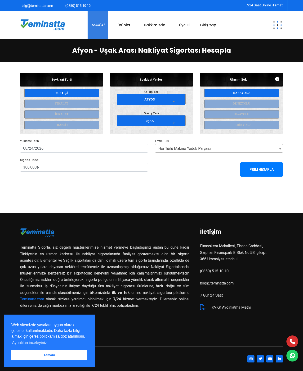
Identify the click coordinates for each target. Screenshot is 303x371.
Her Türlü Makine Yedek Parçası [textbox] (184, 148)
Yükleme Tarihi (30, 141)
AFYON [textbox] (149, 99)
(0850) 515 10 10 (78, 6)
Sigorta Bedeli (29, 160)
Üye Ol (184, 25)
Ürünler (123, 25)
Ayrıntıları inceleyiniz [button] (29, 343)
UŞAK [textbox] (150, 121)
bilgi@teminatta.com (37, 6)
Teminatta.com (32, 299)
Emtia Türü (162, 141)
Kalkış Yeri (152, 92)
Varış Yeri (151, 113)
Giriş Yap (208, 25)
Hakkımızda (154, 25)
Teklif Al (97, 25)
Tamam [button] (49, 355)
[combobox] (151, 98)
